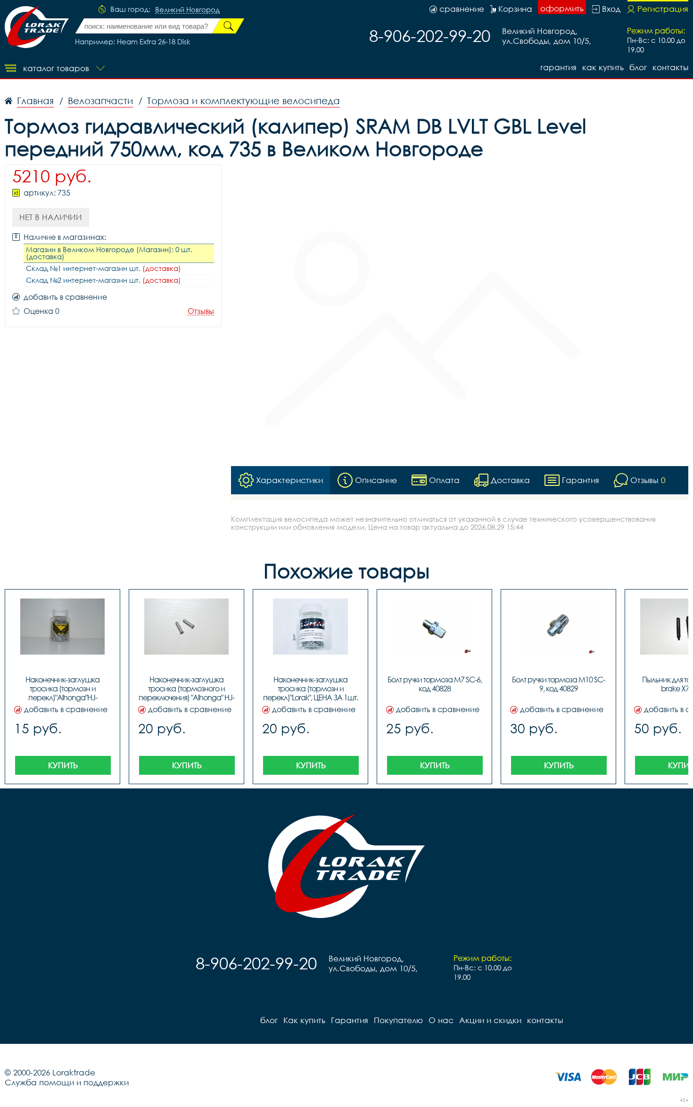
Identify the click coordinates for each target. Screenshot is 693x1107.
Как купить (603, 67)
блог (638, 67)
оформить (562, 8)
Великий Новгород (187, 10)
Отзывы (201, 311)
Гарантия (558, 67)
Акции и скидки (490, 1020)
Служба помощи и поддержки (67, 1082)
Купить (63, 765)
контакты (670, 67)
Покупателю (398, 1020)
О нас (441, 1020)
